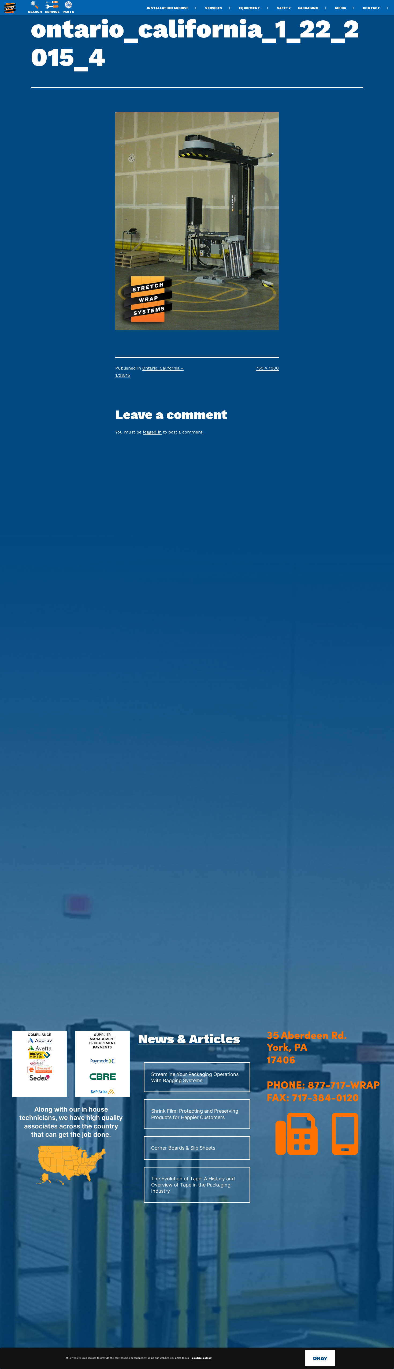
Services (213, 8)
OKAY (320, 1358)
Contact (371, 8)
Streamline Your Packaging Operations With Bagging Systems (195, 1077)
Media (340, 8)
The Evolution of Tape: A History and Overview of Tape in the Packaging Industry (193, 1185)
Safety (284, 8)
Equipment (249, 8)
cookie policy (201, 1358)
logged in (152, 432)
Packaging (308, 8)
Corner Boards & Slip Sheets (183, 1148)
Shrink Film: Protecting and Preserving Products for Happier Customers (194, 1114)
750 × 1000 (267, 368)
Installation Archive (167, 8)
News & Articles (189, 1039)
